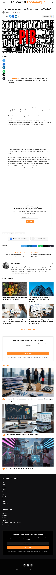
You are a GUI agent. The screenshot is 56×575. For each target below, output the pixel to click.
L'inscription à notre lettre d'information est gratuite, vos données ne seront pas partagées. (28, 357)
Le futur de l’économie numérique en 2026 (19, 468)
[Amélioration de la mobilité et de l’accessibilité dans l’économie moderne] (41, 289)
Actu (3, 484)
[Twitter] (3, 60)
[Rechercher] (52, 2)
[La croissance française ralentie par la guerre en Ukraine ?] (28, 36)
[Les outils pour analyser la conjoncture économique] (28, 418)
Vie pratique (5, 503)
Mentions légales (6, 524)
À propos (4, 513)
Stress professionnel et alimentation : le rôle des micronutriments (14, 298)
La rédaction (5, 517)
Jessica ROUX (9, 12)
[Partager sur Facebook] (13, 16)
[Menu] (4, 2)
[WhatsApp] (3, 71)
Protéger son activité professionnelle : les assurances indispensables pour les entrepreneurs (41, 321)
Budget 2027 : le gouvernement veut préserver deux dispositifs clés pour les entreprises (29, 400)
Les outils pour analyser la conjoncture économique (22, 434)
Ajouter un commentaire (28, 329)
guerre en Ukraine (20, 233)
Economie (4, 491)
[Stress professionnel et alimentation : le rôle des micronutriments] (14, 289)
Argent (4, 487)
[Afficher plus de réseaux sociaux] (19, 16)
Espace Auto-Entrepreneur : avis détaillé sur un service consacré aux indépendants (14, 321)
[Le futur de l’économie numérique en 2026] (28, 452)
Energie (4, 494)
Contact (4, 520)
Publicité (4, 515)
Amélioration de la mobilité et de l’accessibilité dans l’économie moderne (39, 299)
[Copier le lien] (3, 78)
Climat (3, 489)
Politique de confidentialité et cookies (11, 522)
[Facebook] (3, 64)
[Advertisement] (31, 66)
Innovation (4, 496)
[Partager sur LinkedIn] (16, 16)
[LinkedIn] (3, 67)
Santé (3, 498)
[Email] (3, 74)
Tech (3, 501)
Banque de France (15, 78)
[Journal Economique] (28, 2)
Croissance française (8, 233)
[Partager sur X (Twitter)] (10, 16)
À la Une (4, 482)
